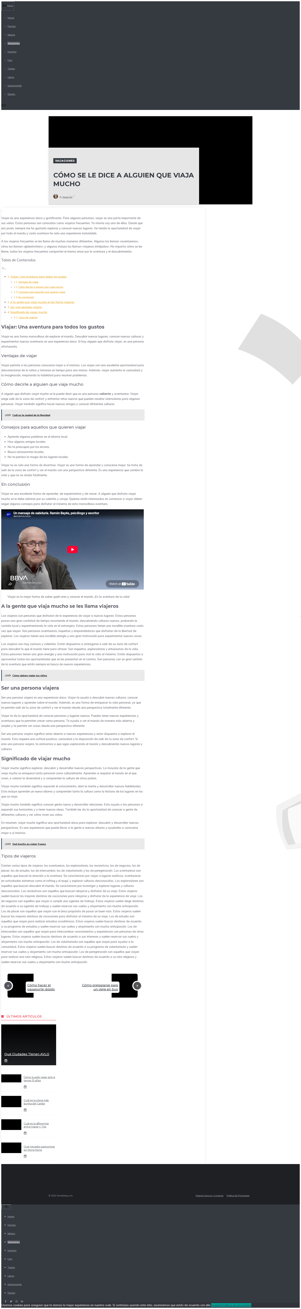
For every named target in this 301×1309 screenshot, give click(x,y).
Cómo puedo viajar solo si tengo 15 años (39, 1079)
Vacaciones (14, 43)
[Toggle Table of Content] (3, 269)
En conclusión (26, 297)
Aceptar (216, 1305)
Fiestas (12, 26)
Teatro (11, 68)
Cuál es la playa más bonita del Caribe (36, 1102)
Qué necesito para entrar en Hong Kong (39, 1148)
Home (11, 17)
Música (11, 34)
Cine (10, 60)
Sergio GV (67, 197)
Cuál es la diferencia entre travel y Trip (36, 1125)
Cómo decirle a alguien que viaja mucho (40, 286)
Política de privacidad (236, 1305)
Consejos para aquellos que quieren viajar (41, 292)
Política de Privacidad (238, 1195)
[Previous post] (8, 986)
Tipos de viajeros (28, 317)
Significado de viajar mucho (28, 312)
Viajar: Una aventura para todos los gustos (38, 276)
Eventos (12, 51)
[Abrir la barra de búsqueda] (3, 105)
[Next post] (137, 986)
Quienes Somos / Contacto (210, 1195)
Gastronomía (15, 85)
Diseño (11, 94)
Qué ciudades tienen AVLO (26, 1054)
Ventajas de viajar (28, 281)
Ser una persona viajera (26, 307)
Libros (11, 77)
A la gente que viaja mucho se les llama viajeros (42, 302)
